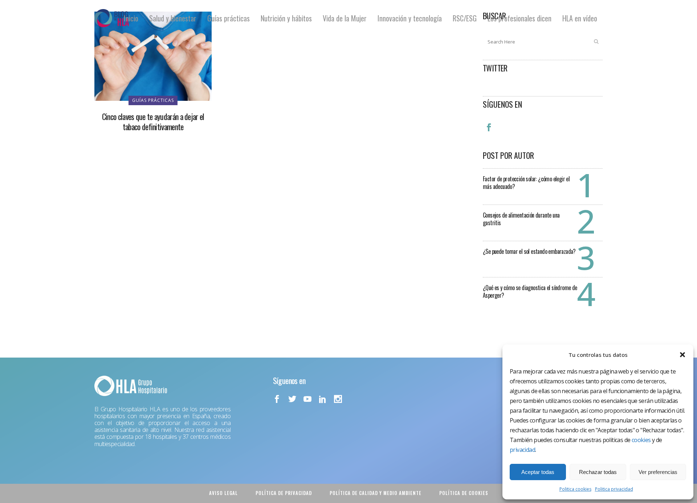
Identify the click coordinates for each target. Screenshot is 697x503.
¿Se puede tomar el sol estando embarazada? (529, 251)
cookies (641, 440)
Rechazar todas (598, 472)
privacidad (522, 450)
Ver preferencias (658, 472)
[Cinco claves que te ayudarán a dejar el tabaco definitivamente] (153, 55)
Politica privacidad (614, 489)
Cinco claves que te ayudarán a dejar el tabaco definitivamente (153, 121)
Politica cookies (575, 489)
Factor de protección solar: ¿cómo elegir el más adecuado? (526, 182)
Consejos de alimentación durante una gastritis (521, 219)
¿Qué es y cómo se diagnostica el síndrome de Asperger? (530, 291)
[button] (682, 354)
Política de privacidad (284, 492)
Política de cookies (463, 492)
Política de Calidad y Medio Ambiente (375, 492)
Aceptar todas (537, 472)
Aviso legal (223, 492)
